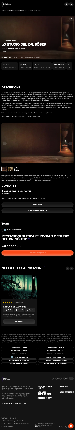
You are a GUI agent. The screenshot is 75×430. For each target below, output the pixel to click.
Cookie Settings (6, 424)
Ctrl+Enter (42, 198)
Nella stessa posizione (31, 57)
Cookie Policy (21, 421)
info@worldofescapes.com (15, 403)
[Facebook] (54, 378)
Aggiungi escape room (44, 393)
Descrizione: (6, 57)
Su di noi (63, 386)
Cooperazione (66, 392)
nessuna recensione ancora (15, 247)
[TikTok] (62, 378)
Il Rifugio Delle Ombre (14, 307)
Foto (16, 57)
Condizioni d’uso (7, 427)
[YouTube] (66, 378)
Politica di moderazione (21, 424)
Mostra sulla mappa (45, 387)
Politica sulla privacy (8, 421)
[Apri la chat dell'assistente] (71, 426)
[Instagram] (58, 378)
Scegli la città (45, 398)
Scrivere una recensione (37, 253)
